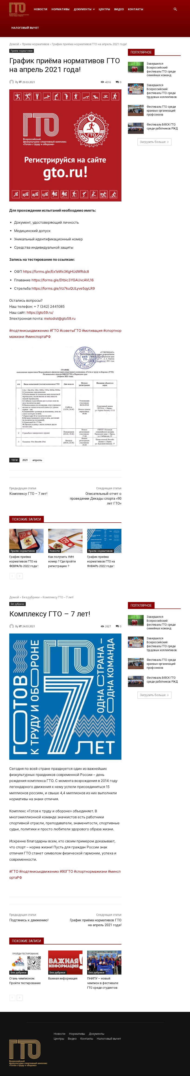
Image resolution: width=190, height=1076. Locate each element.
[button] (175, 9)
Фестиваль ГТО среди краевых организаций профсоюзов (161, 110)
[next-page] (19, 576)
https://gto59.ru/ (40, 312)
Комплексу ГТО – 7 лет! (28, 494)
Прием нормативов (35, 44)
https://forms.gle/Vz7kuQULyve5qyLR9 (63, 288)
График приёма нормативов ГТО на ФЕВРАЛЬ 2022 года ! (23, 561)
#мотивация (92, 330)
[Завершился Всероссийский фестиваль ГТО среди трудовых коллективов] (136, 88)
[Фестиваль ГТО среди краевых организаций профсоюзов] (136, 110)
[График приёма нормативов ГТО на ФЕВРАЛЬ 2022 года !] (26, 541)
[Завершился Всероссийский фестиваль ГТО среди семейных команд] (136, 67)
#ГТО (54, 330)
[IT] (12, 82)
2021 (25, 460)
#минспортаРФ (38, 336)
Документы (83, 9)
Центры (104, 9)
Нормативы (60, 9)
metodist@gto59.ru (60, 318)
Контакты (135, 9)
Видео (119, 9)
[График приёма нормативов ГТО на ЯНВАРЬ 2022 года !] (104, 541)
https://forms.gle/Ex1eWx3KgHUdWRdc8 (56, 271)
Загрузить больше (153, 142)
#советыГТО (70, 330)
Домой (14, 44)
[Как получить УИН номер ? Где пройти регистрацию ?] (65, 541)
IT (20, 82)
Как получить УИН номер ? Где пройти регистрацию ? (62, 561)
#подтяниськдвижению (29, 330)
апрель (37, 460)
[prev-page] (12, 576)
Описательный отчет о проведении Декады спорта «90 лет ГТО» (95, 498)
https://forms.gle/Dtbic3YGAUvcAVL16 (63, 280)
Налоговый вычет (25, 27)
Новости (40, 9)
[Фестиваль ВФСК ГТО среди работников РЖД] (136, 128)
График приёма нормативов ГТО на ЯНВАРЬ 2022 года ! (101, 561)
